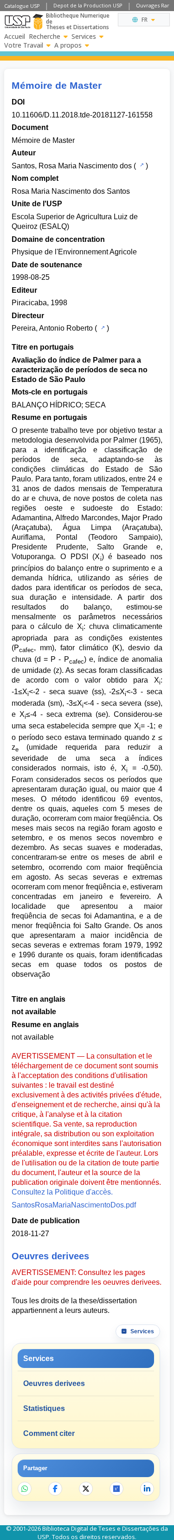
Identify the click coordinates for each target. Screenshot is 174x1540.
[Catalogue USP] (141, 165)
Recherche (44, 36)
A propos (68, 45)
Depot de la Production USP (87, 5)
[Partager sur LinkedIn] (147, 1489)
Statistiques (44, 1408)
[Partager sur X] (86, 1489)
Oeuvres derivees (54, 1383)
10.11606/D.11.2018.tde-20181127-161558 (82, 115)
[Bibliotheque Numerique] (37, 22)
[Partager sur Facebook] (55, 1489)
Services (83, 36)
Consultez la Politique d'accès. (62, 1192)
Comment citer (49, 1433)
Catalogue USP (22, 5)
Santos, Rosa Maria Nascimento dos (72, 166)
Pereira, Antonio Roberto (52, 328)
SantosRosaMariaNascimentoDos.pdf (74, 1205)
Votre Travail (23, 45)
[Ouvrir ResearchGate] (116, 1489)
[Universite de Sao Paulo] (17, 21)
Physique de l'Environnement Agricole (74, 252)
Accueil (14, 36)
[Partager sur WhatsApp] (25, 1489)
